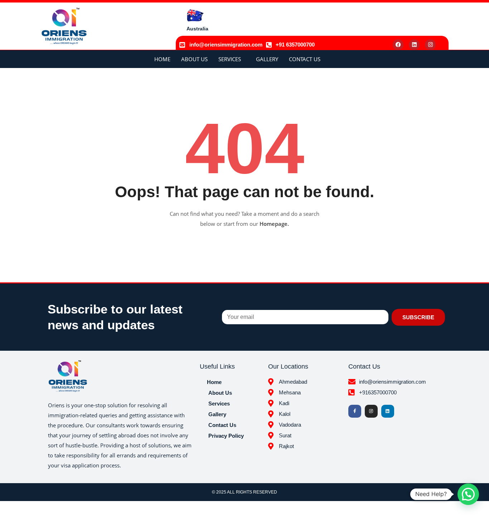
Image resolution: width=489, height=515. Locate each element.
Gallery (267, 59)
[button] (468, 494)
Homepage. (274, 223)
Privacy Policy (226, 436)
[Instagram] (430, 44)
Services (229, 59)
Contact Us (304, 59)
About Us (194, 59)
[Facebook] (398, 44)
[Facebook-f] (354, 411)
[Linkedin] (414, 44)
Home (162, 59)
